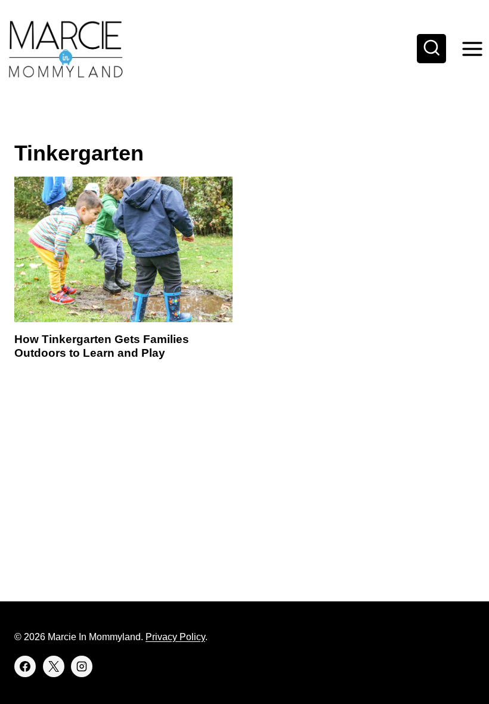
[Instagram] (81, 666)
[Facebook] (25, 666)
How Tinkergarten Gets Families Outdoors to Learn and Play (101, 346)
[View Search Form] (432, 49)
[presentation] (123, 249)
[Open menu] (472, 48)
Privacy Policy (175, 637)
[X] (53, 666)
